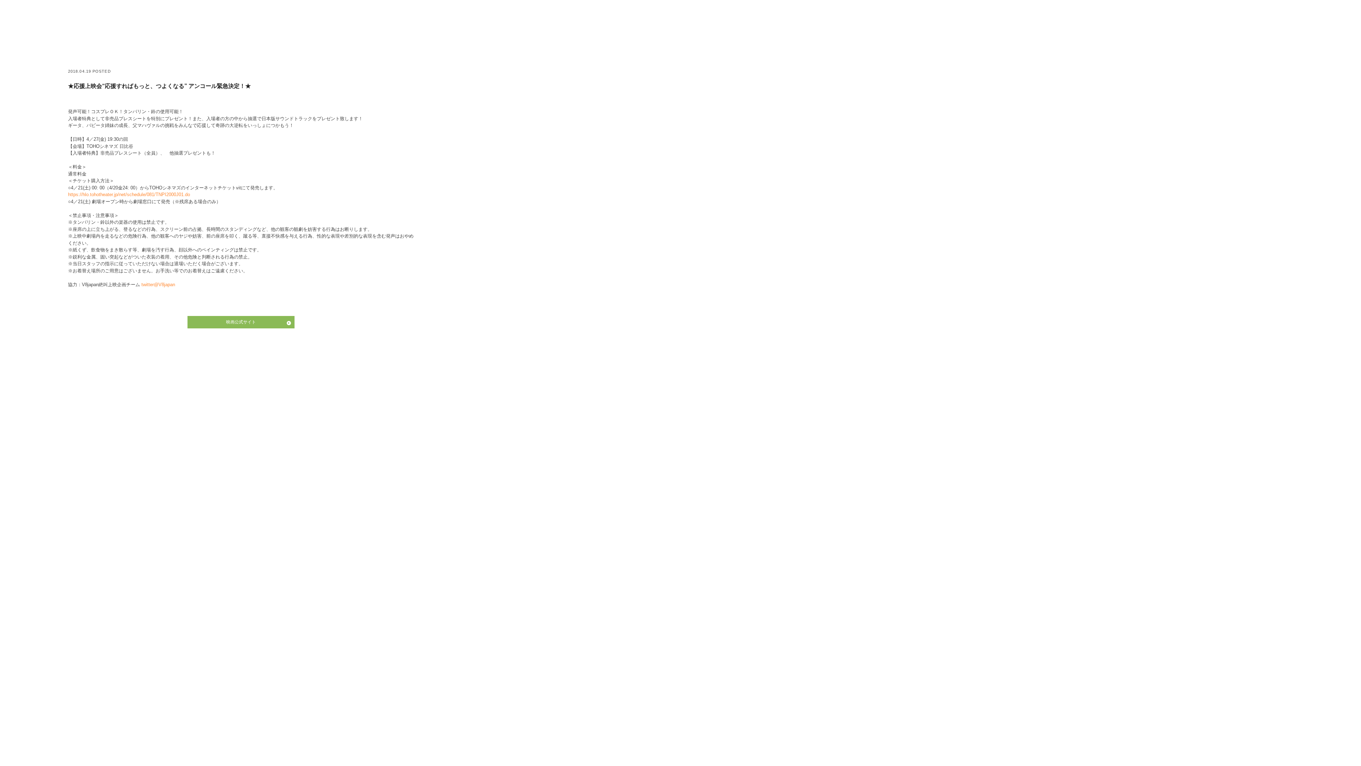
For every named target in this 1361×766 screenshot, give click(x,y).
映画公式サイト (241, 322)
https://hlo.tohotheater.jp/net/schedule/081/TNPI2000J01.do (129, 194)
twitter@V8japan (158, 284)
